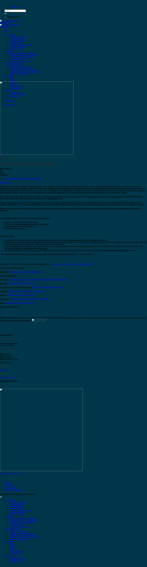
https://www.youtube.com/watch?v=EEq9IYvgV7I (72, 264)
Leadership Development (20, 45)
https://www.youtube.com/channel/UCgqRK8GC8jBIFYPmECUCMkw (38, 280)
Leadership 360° (16, 39)
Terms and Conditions (14, 490)
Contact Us (9, 484)
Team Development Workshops (23, 53)
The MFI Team (15, 558)
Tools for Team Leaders (19, 62)
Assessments (15, 43)
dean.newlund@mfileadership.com (21, 303)
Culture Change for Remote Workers (25, 72)
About (7, 482)
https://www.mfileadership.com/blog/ (48, 288)
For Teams (9, 51)
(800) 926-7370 (5, 370)
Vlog (11, 548)
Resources (9, 76)
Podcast (12, 80)
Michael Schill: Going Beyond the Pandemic (24, 179)
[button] (7, 31)
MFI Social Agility (16, 41)
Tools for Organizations (19, 74)
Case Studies (15, 554)
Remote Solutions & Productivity (23, 55)
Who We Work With (17, 560)
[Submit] (5, 13)
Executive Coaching (18, 37)
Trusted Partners (16, 552)
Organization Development (20, 68)
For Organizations (12, 64)
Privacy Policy (11, 488)
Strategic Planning (17, 66)
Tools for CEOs (15, 49)
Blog (11, 78)
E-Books (13, 550)
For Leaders (10, 35)
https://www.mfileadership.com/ (21, 284)
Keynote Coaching (17, 47)
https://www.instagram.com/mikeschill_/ (27, 272)
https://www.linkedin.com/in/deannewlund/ (27, 291)
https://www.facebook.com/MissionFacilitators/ (30, 299)
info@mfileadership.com (8, 377)
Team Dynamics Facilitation (21, 58)
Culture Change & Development (23, 70)
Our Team (9, 486)
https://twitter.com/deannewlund (20, 295)
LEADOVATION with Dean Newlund (11, 473)
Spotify (3, 183)
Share (8, 183)
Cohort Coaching (16, 60)
